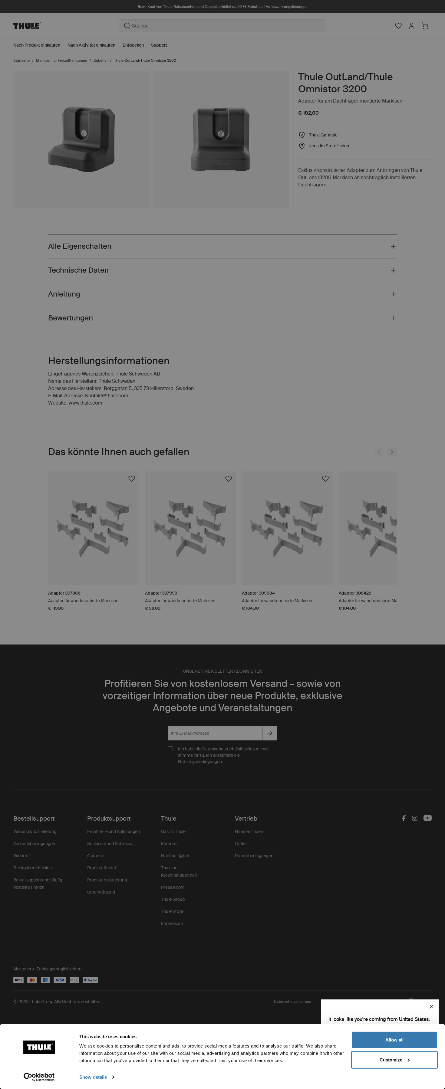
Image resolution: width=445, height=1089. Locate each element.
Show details (93, 1077)
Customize (391, 1059)
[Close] (431, 1006)
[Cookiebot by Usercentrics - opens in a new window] (39, 1077)
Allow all (394, 1039)
